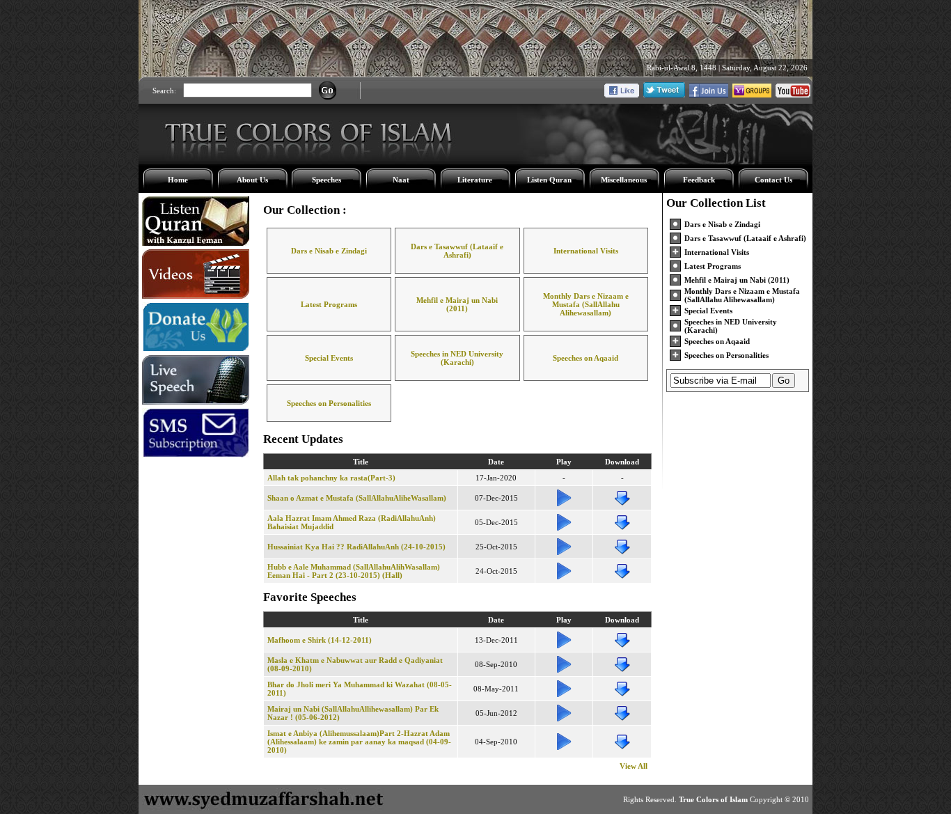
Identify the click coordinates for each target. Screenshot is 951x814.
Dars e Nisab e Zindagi (329, 250)
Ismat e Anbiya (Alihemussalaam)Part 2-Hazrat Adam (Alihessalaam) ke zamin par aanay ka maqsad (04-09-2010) (359, 741)
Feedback (699, 179)
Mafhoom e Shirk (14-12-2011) (319, 640)
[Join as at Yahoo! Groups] (751, 95)
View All (633, 766)
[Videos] (195, 296)
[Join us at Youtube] (793, 95)
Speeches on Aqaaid (585, 358)
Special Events (329, 358)
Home (178, 179)
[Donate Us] (195, 349)
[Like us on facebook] (621, 95)
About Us (252, 179)
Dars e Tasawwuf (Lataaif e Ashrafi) (457, 250)
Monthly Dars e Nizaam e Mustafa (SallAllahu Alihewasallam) (586, 304)
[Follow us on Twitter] (664, 95)
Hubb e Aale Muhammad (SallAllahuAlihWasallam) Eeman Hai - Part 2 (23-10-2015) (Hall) (353, 571)
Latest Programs (329, 304)
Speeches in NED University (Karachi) (457, 358)
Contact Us (773, 179)
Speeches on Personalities (329, 403)
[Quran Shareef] (195, 243)
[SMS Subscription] (195, 455)
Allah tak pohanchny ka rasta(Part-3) (331, 477)
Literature (474, 179)
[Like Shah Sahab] (708, 95)
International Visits (585, 250)
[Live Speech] (195, 402)
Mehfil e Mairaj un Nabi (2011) (457, 304)
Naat (401, 179)
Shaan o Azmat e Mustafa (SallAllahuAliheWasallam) (356, 498)
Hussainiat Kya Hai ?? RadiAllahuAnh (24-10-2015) (356, 546)
